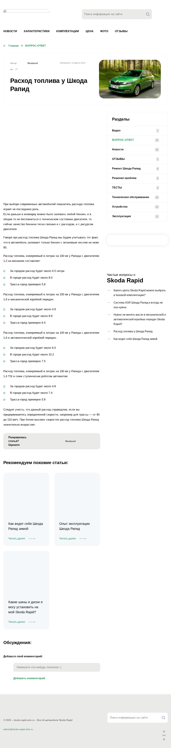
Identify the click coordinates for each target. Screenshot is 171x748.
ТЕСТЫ (117, 187)
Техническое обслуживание (130, 197)
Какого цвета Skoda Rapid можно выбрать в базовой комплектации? (140, 292)
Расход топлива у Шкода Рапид (133, 331)
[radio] (34, 441)
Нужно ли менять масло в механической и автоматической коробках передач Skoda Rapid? (140, 319)
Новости (118, 149)
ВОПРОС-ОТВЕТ (123, 139)
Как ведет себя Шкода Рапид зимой (135, 339)
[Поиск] (148, 14)
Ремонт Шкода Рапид (126, 168)
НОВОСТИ (10, 31)
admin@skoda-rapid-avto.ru (18, 729)
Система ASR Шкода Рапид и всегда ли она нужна (138, 305)
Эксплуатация (121, 216)
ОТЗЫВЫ (121, 31)
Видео (116, 130)
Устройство (120, 206)
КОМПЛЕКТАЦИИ (67, 31)
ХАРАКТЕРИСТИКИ (37, 31)
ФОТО (104, 31)
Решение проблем (124, 178)
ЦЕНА (90, 31)
